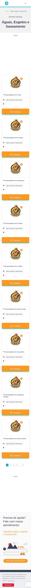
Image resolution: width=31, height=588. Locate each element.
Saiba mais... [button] (11, 580)
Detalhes (17, 112)
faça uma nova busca (15, 561)
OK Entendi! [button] (8, 585)
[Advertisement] (15, 52)
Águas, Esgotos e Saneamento (14, 100)
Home (7, 11)
